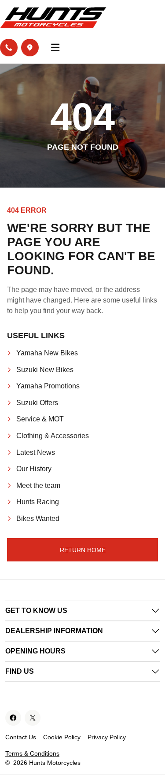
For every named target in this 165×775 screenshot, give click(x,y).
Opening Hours (35, 651)
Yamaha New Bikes (47, 353)
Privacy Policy (107, 737)
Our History (33, 468)
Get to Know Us (36, 610)
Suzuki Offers (37, 402)
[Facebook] (13, 718)
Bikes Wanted (37, 518)
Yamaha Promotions (48, 386)
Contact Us (20, 737)
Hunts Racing (37, 502)
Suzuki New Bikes (44, 369)
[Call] (9, 47)
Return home (83, 550)
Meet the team (38, 485)
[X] (32, 718)
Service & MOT (40, 419)
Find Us (19, 671)
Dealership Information (54, 631)
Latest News (35, 452)
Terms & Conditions (32, 753)
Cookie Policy (62, 737)
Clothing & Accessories (52, 435)
